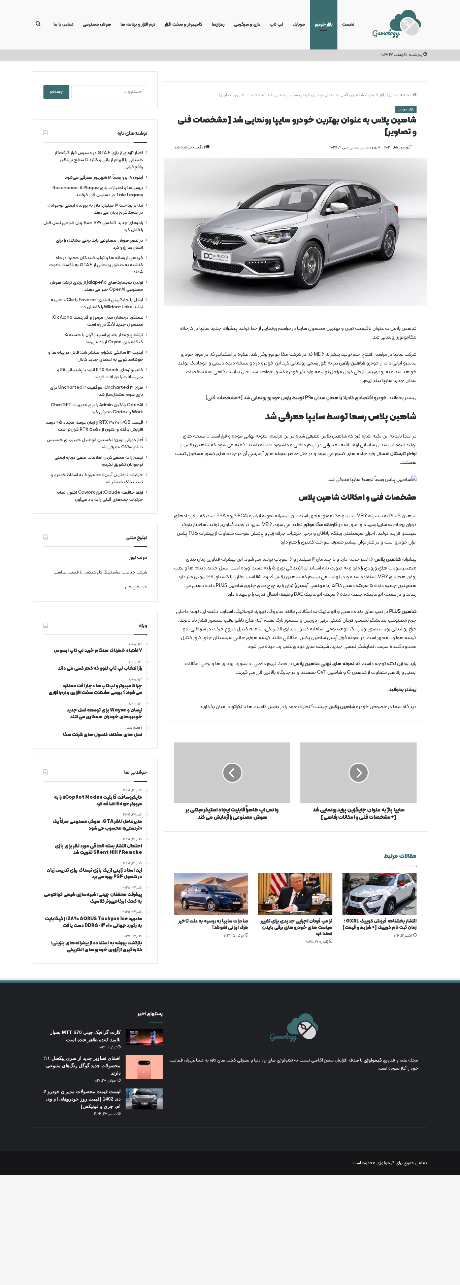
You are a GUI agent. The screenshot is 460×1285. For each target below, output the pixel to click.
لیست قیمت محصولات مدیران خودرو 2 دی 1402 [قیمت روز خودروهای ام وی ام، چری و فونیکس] (82, 1099)
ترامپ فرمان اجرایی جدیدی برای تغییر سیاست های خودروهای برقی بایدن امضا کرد (296, 928)
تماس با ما (63, 24)
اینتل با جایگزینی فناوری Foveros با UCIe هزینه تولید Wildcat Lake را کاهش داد (97, 304)
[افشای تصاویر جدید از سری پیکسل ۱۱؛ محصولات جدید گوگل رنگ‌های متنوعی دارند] (144, 1066)
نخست (348, 24)
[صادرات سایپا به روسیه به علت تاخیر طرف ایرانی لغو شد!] (211, 894)
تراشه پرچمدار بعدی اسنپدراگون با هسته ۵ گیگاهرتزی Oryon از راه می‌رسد (104, 339)
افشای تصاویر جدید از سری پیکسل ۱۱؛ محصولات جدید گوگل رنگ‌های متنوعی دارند (82, 1065)
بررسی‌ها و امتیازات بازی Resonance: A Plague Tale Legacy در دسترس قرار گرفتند (98, 191)
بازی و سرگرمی (247, 24)
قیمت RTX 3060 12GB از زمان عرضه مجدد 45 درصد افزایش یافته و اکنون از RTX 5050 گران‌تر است (94, 426)
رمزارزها (218, 24)
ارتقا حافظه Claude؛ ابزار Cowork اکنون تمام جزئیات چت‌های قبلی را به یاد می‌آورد (100, 496)
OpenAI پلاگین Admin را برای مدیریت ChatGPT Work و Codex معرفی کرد (97, 409)
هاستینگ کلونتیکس (102, 572)
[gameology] (396, 25)
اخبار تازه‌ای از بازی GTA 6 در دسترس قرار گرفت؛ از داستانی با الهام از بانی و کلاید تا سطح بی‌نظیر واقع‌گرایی (99, 160)
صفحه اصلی (401, 95)
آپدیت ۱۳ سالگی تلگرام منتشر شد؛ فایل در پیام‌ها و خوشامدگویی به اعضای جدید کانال (95, 356)
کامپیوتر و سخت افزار (183, 24)
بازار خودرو (324, 24)
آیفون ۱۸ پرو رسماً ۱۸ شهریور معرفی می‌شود (104, 177)
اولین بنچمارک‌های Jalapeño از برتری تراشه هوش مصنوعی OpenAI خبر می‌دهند (96, 286)
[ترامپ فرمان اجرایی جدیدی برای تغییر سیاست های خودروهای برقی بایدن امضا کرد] (295, 894)
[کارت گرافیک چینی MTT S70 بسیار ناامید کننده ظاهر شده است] (144, 1037)
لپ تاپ (276, 24)
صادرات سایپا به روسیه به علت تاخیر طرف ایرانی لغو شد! (213, 924)
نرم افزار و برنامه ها (138, 24)
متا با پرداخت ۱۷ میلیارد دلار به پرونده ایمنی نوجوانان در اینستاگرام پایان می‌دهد (95, 209)
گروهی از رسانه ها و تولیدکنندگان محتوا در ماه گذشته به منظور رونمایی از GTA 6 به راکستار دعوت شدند (96, 265)
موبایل (299, 24)
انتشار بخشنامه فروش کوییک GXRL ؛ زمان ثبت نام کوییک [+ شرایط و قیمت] (379, 924)
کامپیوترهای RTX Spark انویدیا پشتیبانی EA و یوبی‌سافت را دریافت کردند (100, 374)
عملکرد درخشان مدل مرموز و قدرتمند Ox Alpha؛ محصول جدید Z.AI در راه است (97, 321)
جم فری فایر (136, 587)
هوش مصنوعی (97, 24)
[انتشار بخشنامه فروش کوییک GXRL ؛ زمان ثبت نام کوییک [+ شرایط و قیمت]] (379, 894)
